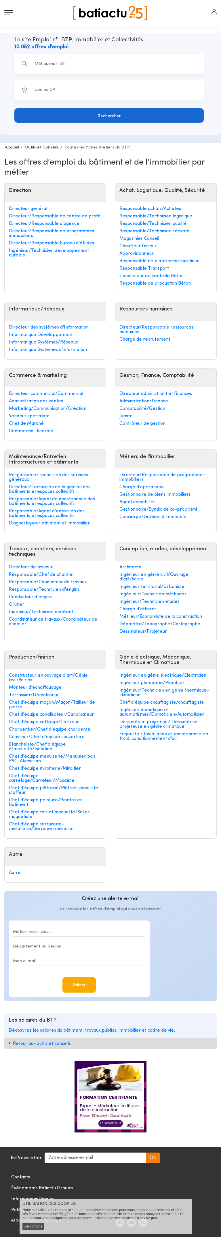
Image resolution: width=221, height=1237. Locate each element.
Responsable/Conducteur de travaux (48, 582)
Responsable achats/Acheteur (151, 209)
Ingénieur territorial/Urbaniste (151, 586)
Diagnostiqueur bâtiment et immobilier (49, 523)
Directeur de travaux (31, 567)
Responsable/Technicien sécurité (154, 231)
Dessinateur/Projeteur (143, 631)
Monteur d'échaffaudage (35, 687)
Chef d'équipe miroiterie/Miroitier (45, 768)
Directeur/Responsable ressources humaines (156, 329)
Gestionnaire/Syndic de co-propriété (158, 509)
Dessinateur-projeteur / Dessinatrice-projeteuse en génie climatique (159, 724)
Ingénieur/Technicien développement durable (49, 253)
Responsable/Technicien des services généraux (48, 477)
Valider (79, 985)
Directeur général (28, 209)
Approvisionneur (136, 253)
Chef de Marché (26, 423)
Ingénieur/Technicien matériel (41, 612)
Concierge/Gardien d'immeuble (152, 517)
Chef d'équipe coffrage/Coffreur (44, 722)
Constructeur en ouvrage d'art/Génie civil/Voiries (48, 677)
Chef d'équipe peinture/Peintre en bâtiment (46, 802)
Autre (15, 873)
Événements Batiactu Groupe (42, 1188)
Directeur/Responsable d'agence (44, 223)
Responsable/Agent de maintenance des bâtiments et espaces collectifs (52, 501)
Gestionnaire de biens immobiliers (155, 494)
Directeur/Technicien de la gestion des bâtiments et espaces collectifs (49, 489)
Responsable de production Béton (155, 283)
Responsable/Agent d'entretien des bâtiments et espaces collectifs (47, 513)
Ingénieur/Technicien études (149, 601)
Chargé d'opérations (141, 487)
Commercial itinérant (31, 431)
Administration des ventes (36, 401)
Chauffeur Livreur (138, 246)
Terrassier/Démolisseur (34, 695)
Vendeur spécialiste (29, 416)
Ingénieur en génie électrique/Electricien (162, 675)
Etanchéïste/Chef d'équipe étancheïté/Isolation (37, 746)
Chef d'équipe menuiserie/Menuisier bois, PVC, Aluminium (53, 758)
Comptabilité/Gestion (142, 408)
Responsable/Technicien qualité (153, 223)
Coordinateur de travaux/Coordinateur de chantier (53, 621)
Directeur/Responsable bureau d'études (51, 243)
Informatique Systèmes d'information (48, 350)
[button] (214, 11)
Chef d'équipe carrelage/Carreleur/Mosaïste (42, 778)
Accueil (12, 147)
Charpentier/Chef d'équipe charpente (49, 729)
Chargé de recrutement (144, 339)
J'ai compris (33, 1226)
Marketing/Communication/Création (47, 408)
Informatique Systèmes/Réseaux (43, 342)
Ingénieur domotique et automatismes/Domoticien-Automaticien (162, 712)
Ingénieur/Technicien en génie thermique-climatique (164, 692)
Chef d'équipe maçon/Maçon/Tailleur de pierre (52, 704)
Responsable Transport (144, 268)
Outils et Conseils (42, 147)
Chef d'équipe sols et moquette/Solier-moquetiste (50, 814)
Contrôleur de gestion (142, 423)
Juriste (126, 416)
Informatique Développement (41, 335)
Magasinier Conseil (139, 238)
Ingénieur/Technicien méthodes (152, 594)
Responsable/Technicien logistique (155, 216)
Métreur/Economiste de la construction (160, 616)
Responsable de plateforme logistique (159, 261)
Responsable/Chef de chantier (41, 574)
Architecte (130, 567)
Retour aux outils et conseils (42, 1043)
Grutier (16, 604)
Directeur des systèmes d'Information (49, 327)
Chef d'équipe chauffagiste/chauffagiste (161, 702)
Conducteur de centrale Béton (151, 276)
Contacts (20, 1177)
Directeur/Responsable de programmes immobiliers (51, 233)
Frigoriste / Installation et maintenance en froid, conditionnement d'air (163, 736)
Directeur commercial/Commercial (46, 393)
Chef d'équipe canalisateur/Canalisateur (51, 714)
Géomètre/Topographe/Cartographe (159, 624)
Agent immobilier (137, 502)
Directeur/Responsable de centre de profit (55, 216)
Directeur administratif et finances (155, 393)
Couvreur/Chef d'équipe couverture (47, 737)
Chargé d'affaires (138, 609)
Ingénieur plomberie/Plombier (151, 683)
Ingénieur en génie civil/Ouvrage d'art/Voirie (153, 577)
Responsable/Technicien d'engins (44, 589)
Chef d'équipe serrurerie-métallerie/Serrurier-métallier (41, 826)
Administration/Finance (143, 401)
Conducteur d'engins (30, 597)
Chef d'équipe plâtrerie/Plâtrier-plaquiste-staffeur (54, 790)
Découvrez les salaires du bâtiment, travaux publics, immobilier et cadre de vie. (92, 1030)
